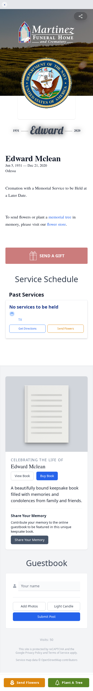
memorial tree (60, 217)
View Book (22, 476)
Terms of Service (58, 653)
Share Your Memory (29, 540)
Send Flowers (65, 328)
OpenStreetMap (51, 660)
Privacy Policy (33, 653)
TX (20, 319)
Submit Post (46, 616)
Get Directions (28, 328)
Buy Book (47, 476)
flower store (56, 224)
